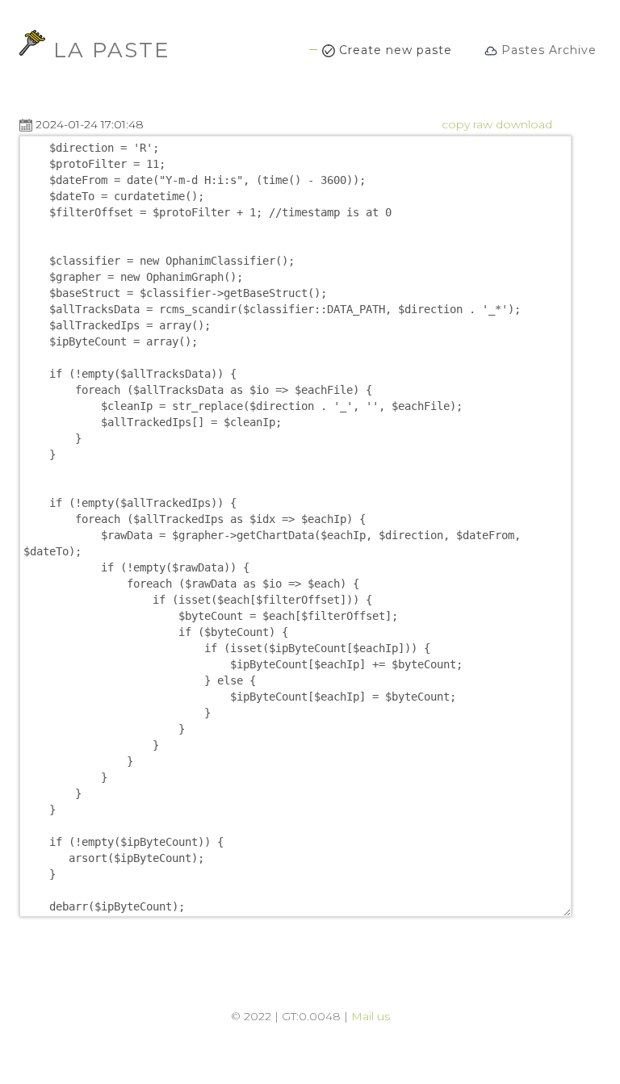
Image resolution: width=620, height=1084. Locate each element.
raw (482, 124)
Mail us (370, 1016)
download (524, 124)
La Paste (111, 47)
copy (456, 124)
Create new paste (393, 50)
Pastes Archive (547, 50)
